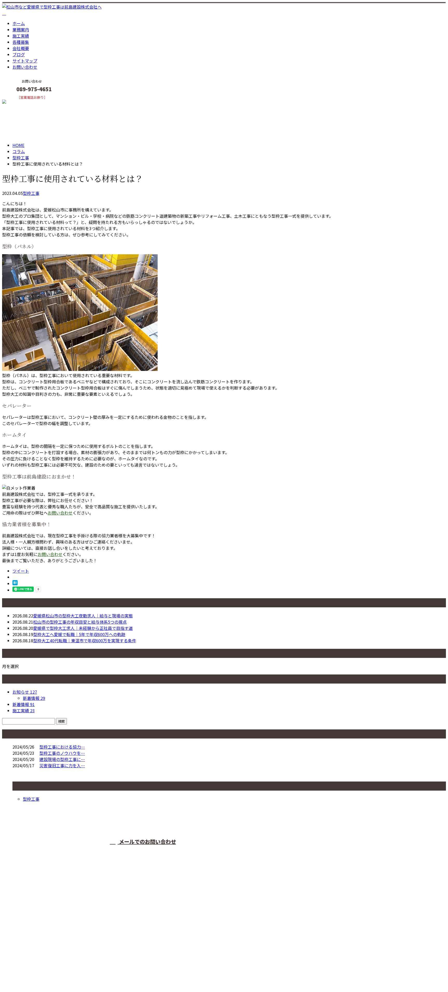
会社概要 (20, 48)
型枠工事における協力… (62, 747)
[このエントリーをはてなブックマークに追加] (15, 583)
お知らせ (24, 692)
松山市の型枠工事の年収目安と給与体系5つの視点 (80, 622)
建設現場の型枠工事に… (62, 759)
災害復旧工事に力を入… (62, 765)
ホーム (18, 23)
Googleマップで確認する (27, 943)
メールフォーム (20, 103)
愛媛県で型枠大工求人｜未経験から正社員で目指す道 (83, 628)
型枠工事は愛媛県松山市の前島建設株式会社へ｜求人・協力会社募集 (66, 974)
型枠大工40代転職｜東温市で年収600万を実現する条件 (84, 640)
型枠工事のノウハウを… (62, 753)
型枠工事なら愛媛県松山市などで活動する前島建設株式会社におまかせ (282, 851)
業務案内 (20, 29)
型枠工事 (20, 157)
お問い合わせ (24, 67)
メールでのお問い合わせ (147, 841)
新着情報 (34, 698)
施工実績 (20, 36)
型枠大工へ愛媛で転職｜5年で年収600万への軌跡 (79, 634)
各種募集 (20, 42)
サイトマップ (24, 61)
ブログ (18, 54)
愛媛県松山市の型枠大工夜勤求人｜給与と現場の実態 (83, 616)
